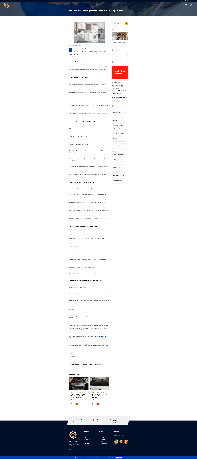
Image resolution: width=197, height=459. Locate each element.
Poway (91, 364)
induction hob (115, 133)
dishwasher (115, 117)
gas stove (114, 130)
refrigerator (124, 149)
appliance (115, 109)
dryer (121, 117)
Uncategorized (116, 57)
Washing (122, 175)
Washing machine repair (117, 180)
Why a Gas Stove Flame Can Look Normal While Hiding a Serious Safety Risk (78, 396)
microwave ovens (123, 143)
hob (120, 130)
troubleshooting (115, 172)
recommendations (98, 364)
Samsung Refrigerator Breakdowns (118, 162)
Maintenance (84, 364)
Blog (74, 13)
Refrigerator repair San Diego (118, 154)
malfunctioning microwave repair (118, 141)
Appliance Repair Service (75, 364)
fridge (114, 128)
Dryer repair (115, 120)
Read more (73, 403)
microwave (115, 143)
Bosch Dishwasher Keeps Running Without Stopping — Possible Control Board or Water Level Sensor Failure (119, 99)
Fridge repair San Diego (122, 128)
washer (122, 172)
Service (114, 167)
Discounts (115, 54)
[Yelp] (193, 1)
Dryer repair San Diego (117, 122)
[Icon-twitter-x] (188, 1)
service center (121, 167)
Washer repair (115, 175)
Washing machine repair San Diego (118, 183)
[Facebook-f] (183, 1)
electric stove (115, 125)
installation (122, 133)
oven (114, 146)
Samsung (114, 159)
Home (70, 13)
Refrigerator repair (116, 151)
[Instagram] (186, 1)
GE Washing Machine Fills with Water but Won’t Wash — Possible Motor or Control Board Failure (119, 92)
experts (122, 125)
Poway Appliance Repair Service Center (100, 336)
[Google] (190, 1)
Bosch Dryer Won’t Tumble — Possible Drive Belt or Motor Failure (119, 86)
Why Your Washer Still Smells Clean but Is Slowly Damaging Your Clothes (99, 396)
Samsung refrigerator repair (117, 164)
